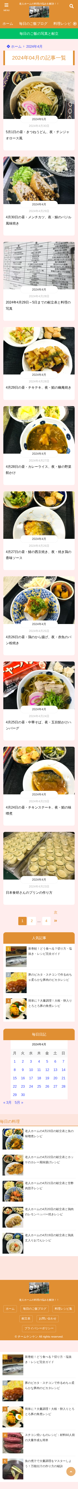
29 (15, 1095)
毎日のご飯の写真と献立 (39, 34)
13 (55, 1070)
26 (47, 1086)
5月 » (19, 1103)
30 (23, 1095)
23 (23, 1086)
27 (55, 1086)
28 (63, 1086)
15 (15, 1078)
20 (55, 1078)
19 (47, 1078)
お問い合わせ (47, 1318)
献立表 (26, 1318)
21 (63, 1078)
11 (39, 1070)
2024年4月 (39, 204)
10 (31, 1070)
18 (39, 1078)
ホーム (7, 24)
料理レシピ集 (64, 24)
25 (39, 1086)
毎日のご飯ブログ (33, 24)
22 (15, 1086)
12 (47, 1070)
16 (23, 1078)
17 (31, 1078)
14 (63, 1070)
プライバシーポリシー (39, 1328)
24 (31, 1086)
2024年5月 (39, 119)
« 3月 (7, 1103)
